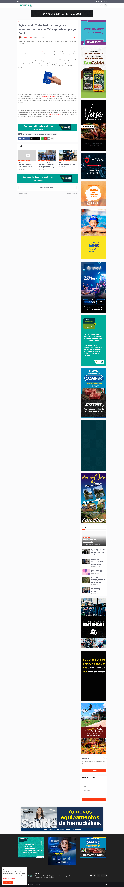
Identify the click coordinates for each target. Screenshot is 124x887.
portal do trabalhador (32, 21)
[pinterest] (104, 1)
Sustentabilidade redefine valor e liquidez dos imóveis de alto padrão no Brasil (98, 580)
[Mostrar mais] (52, 138)
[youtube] (101, 1)
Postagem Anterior (23, 193)
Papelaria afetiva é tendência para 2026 (97, 571)
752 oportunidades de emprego (42, 52)
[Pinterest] (45, 138)
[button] (101, 5)
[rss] (106, 1)
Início (18, 1)
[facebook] (96, 1)
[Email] (48, 138)
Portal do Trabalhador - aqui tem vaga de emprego (45, 134)
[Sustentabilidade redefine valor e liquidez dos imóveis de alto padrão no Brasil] (86, 580)
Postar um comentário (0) (47, 187)
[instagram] (102, 875)
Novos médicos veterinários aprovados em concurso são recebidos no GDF (98, 562)
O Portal (43, 5)
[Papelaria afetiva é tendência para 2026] (86, 572)
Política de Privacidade (9, 878)
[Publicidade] (62, 13)
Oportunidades (64, 5)
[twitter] (98, 1)
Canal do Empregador (54, 114)
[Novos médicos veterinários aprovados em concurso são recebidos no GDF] (86, 561)
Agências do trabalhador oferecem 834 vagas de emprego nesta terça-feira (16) (98, 552)
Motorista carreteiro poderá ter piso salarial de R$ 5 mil (67, 163)
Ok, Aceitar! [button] (8, 882)
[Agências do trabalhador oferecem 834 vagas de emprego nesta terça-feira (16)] (86, 551)
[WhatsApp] (42, 138)
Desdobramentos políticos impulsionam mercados (97, 590)
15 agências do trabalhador (49, 96)
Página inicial (21, 21)
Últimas (52, 5)
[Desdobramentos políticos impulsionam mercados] (86, 590)
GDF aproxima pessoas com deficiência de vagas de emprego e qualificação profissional (26, 165)
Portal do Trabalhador (34, 884)
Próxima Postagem (72, 193)
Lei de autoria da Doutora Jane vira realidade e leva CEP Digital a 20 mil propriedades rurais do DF (46, 165)
